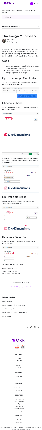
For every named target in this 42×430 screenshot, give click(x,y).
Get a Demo (19, 376)
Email (19, 358)
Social (19, 363)
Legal (32, 427)
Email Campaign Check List (11, 309)
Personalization (7, 301)
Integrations (19, 365)
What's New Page (19, 399)
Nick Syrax (10, 40)
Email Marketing (17, 10)
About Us (19, 420)
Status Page (19, 411)
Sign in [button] (35, 3)
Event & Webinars (19, 401)
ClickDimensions (13, 427)
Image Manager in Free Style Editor (14, 305)
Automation (19, 360)
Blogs (19, 404)
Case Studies (19, 406)
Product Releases (19, 408)
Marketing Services (19, 379)
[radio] (16, 286)
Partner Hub (19, 390)
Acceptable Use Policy (23, 429)
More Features (19, 368)
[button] (31, 3)
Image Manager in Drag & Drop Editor (14, 313)
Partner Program (19, 388)
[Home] (9, 6)
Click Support (6, 10)
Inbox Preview (6, 316)
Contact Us (19, 422)
